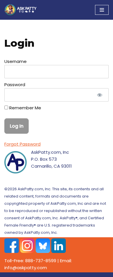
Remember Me (24, 108)
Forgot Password (22, 144)
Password (14, 85)
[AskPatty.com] (21, 10)
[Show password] (100, 95)
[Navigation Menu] (102, 10)
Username (15, 61)
